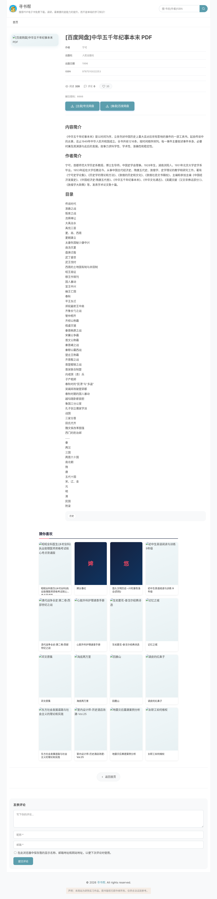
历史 (72, 516)
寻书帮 (25, 6)
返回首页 (110, 776)
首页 (15, 22)
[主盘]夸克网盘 (85, 106)
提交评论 (23, 861)
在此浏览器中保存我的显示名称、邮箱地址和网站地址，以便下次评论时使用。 (65, 852)
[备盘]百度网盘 (120, 106)
